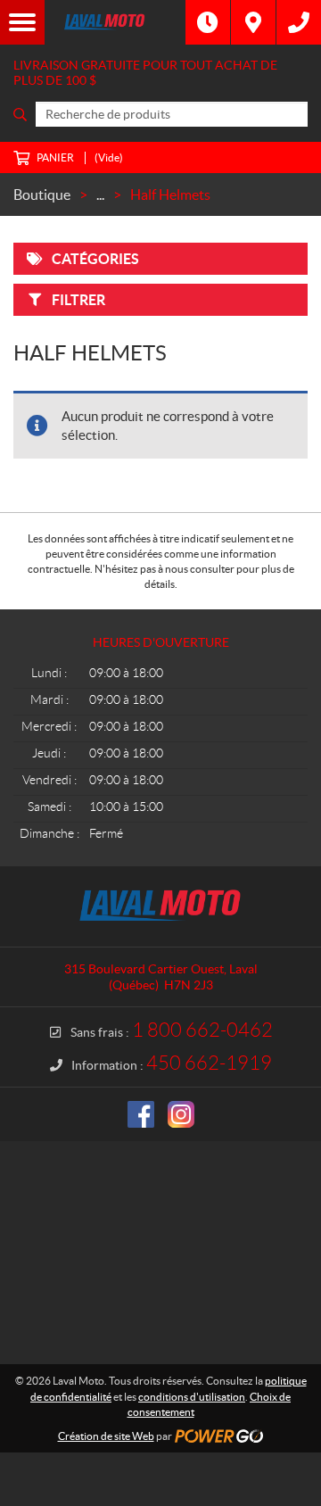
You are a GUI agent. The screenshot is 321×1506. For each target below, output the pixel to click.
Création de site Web (106, 1436)
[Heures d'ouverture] (207, 22)
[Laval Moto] (115, 22)
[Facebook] (141, 1114)
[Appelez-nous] (298, 22)
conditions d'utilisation (191, 1397)
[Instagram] (181, 1114)
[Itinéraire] (253, 22)
